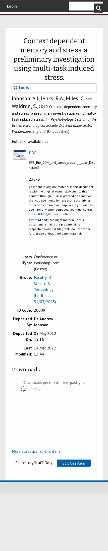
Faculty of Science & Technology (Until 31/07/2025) (45, 289)
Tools (23, 87)
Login (12, 6)
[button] (74, 463)
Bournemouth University (11, 19)
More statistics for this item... (37, 451)
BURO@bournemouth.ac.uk (57, 214)
